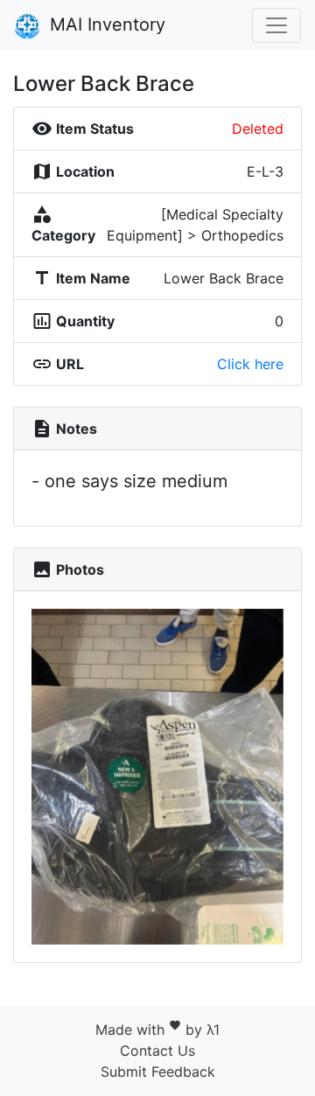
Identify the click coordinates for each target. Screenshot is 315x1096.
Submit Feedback (158, 1071)
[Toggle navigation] (276, 25)
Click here (250, 364)
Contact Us (157, 1050)
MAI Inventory (105, 24)
